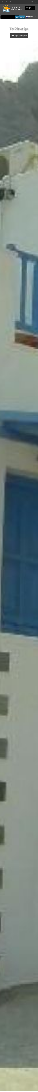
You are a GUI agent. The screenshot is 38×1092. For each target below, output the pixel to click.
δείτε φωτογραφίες (19, 36)
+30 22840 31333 (32, 2)
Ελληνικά (31, 16)
